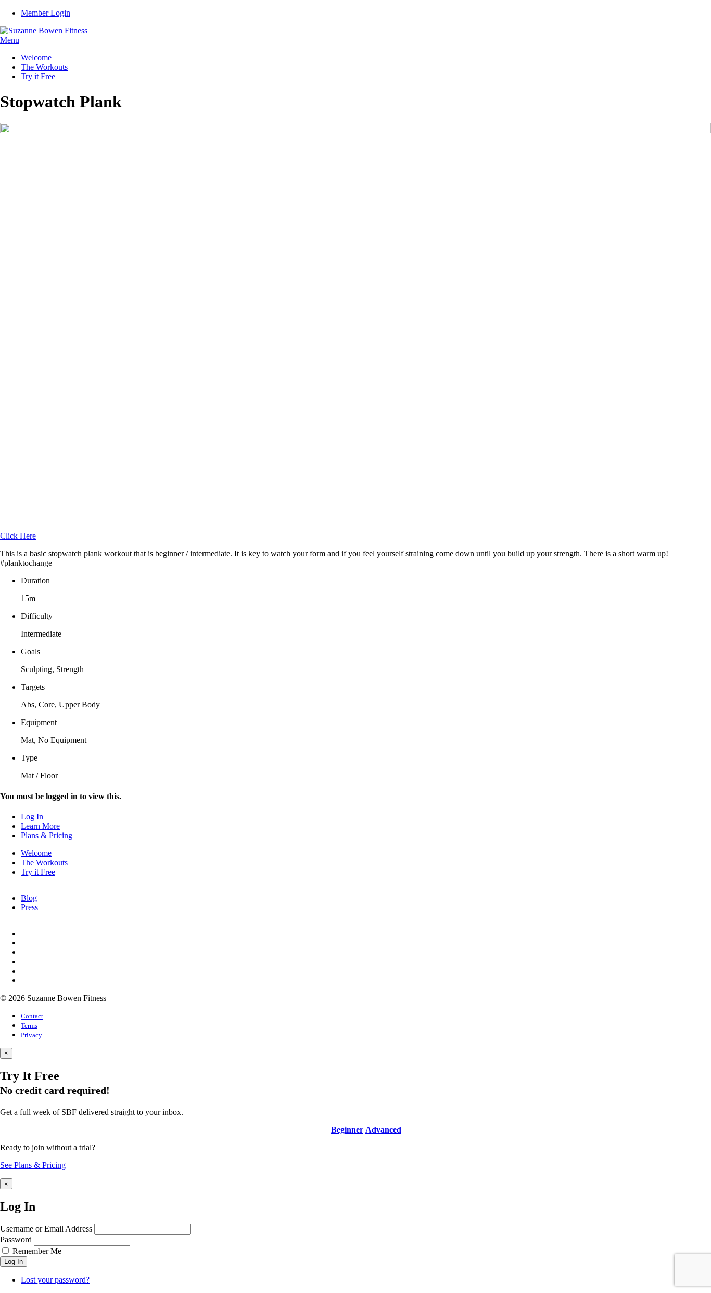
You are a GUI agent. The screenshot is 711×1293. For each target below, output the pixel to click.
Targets (33, 686)
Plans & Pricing (46, 835)
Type (29, 757)
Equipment (39, 722)
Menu (9, 39)
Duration (35, 580)
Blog (29, 897)
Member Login (45, 12)
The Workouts (44, 67)
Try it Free (38, 76)
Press (29, 907)
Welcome (36, 57)
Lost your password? (55, 1279)
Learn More (40, 826)
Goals (30, 651)
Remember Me (36, 1251)
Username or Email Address (46, 1228)
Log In (32, 816)
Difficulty (37, 616)
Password (16, 1239)
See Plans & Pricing (33, 1165)
